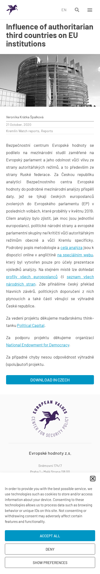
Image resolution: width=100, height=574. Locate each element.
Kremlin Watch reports (22, 131)
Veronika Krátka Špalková (24, 117)
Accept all (50, 536)
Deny (50, 549)
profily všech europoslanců (32, 276)
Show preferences (50, 562)
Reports (47, 131)
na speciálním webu (75, 254)
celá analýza (71, 247)
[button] (92, 478)
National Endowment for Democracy (37, 344)
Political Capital (30, 325)
